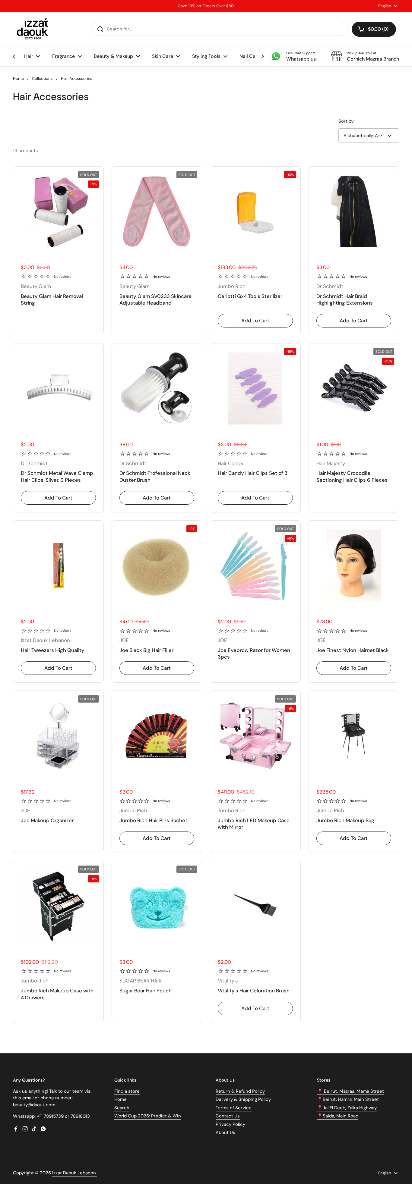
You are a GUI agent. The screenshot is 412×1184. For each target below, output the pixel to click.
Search (121, 1108)
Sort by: (346, 121)
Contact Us (228, 1116)
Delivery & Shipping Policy (243, 1099)
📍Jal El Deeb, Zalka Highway (347, 1108)
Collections (42, 78)
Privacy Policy (230, 1124)
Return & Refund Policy (240, 1091)
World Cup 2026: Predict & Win (147, 1116)
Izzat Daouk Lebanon (74, 1173)
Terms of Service (234, 1108)
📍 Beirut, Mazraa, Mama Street (350, 1091)
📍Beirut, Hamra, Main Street (348, 1099)
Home (18, 78)
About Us (225, 1132)
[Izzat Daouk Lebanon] (33, 29)
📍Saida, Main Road (337, 1116)
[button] (374, 29)
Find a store (127, 1091)
